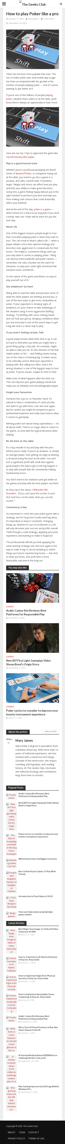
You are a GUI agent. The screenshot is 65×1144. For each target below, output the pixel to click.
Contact (33, 1132)
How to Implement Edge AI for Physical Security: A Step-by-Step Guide (36, 977)
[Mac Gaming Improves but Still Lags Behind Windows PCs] (11, 1098)
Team (22, 1132)
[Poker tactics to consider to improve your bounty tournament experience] (32, 687)
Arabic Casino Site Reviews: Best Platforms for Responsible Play (26, 612)
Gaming (10, 606)
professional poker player (21, 156)
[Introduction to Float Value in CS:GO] (11, 902)
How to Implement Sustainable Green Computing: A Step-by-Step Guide (36, 995)
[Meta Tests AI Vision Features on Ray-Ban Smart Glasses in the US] (11, 1039)
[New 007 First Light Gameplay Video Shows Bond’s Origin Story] (32, 637)
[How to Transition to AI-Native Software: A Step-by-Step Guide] (11, 964)
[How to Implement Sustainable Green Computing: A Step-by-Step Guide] (11, 1003)
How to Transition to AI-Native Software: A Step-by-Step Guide (37, 958)
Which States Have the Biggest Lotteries (37, 859)
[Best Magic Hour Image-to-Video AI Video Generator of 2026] (11, 941)
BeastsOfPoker (23, 173)
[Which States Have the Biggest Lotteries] (11, 863)
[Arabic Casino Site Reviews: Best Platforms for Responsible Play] (32, 587)
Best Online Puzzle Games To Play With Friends (37, 872)
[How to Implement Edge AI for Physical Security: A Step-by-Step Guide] (11, 983)
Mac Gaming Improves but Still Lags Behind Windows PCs (38, 1087)
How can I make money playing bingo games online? (35, 913)
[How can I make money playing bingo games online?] (11, 914)
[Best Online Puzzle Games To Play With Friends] (11, 881)
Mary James (33, 18)
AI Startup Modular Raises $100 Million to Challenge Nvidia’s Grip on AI (37, 1056)
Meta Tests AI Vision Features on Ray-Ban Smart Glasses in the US (38, 1028)
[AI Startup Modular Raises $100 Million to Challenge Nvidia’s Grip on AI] (11, 1069)
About (12, 1132)
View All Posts (50, 731)
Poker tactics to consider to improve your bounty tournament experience (32, 712)
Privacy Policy (16, 1138)
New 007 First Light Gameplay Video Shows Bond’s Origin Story (28, 662)
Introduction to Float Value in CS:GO (35, 896)
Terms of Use (36, 1138)
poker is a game (42, 209)
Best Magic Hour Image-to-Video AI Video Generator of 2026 (38, 930)
